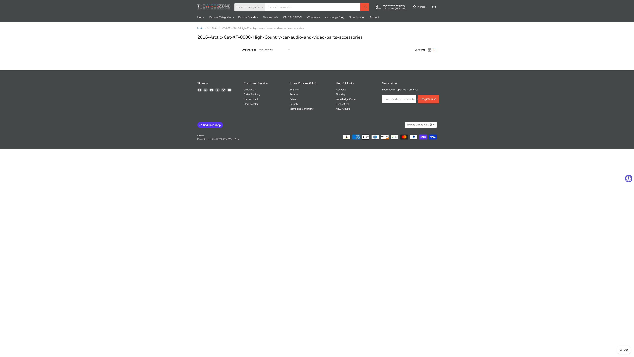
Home (200, 17)
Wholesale (313, 17)
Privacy (294, 99)
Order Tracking (252, 94)
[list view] (434, 50)
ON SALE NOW (292, 17)
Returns (294, 94)
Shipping (294, 89)
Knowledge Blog (334, 17)
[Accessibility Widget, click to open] (628, 178)
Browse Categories (220, 17)
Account (374, 17)
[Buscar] (364, 7)
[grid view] (429, 50)
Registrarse (428, 99)
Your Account (251, 99)
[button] (420, 7)
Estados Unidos (419, 124)
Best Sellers (342, 104)
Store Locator (357, 17)
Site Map (341, 94)
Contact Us (250, 89)
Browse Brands (247, 17)
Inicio (200, 28)
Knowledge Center (346, 99)
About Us (341, 89)
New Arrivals (270, 17)
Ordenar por (249, 49)
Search (200, 135)
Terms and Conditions (302, 108)
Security (294, 104)
